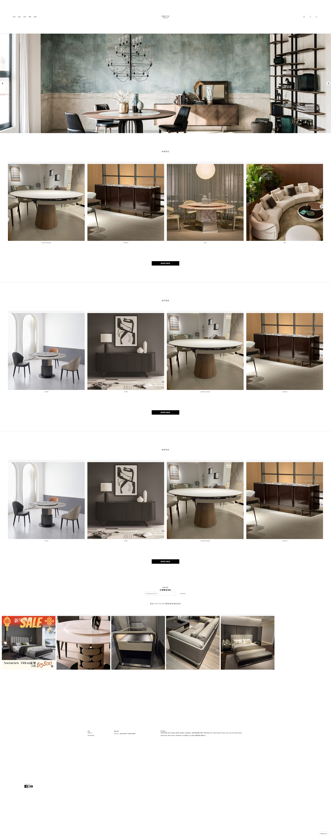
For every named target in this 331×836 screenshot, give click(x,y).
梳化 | (169, 733)
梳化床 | (173, 733)
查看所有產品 (165, 263)
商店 (19, 16)
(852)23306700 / (124, 733)
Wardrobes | (179, 735)
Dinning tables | (238, 733)
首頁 (14, 16)
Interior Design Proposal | (219, 733)
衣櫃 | (205, 733)
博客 (30, 16)
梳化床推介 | (189, 733)
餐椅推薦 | (197, 735)
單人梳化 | (192, 735)
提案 (35, 16)
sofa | (227, 733)
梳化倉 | (178, 733)
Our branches (91, 735)
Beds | (169, 735)
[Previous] (3, 83)
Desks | (174, 735)
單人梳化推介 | (186, 735)
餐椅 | (201, 733)
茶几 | (211, 733)
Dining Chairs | (164, 735)
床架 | (208, 733)
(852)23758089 (132, 733)
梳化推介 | (182, 733)
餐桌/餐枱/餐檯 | (196, 733)
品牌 (24, 16)
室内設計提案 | (164, 733)
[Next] (328, 83)
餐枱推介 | (203, 735)
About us (90, 733)
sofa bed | (231, 733)
